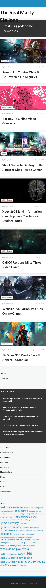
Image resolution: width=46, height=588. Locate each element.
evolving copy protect (6, 520)
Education (4, 467)
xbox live (23, 565)
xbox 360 (25, 553)
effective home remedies (7, 517)
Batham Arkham (6, 452)
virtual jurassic (15, 546)
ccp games (39, 508)
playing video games (19, 534)
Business (4, 462)
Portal (2, 482)
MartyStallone (8, 67)
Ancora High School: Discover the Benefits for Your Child (23, 399)
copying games (35, 511)
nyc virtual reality (38, 530)
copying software (5, 514)
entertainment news (26, 517)
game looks (23, 523)
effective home (40, 514)
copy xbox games (27, 514)
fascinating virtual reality (21, 520)
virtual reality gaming (29, 545)
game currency (9, 523)
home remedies (34, 527)
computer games (7, 511)
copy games (21, 511)
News (4, 154)
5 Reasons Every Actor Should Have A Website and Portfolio (19, 408)
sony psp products (28, 542)
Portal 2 (5, 61)
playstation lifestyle (7, 539)
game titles (26, 527)
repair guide (4, 543)
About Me (4, 378)
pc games (6, 533)
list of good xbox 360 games (24, 530)
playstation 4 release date (25, 537)
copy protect (15, 514)
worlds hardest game (8, 554)
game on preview (10, 527)
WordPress (33, 583)
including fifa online (7, 530)
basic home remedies (11, 507)
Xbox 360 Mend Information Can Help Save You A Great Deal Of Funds (22, 216)
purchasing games (23, 539)
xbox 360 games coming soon (16, 558)
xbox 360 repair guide (11, 562)
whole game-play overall (15, 549)
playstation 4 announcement (8, 537)
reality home (35, 539)
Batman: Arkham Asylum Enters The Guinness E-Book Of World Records (23, 432)
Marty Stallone (6, 472)
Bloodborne (5, 457)
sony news (14, 543)
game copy (32, 520)
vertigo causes (4, 545)
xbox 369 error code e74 (9, 565)
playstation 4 (30, 534)
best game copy (28, 507)
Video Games (7, 107)
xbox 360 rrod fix (35, 561)
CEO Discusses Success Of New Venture (20, 425)
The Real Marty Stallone (17, 13)
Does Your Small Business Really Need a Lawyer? (20, 417)
